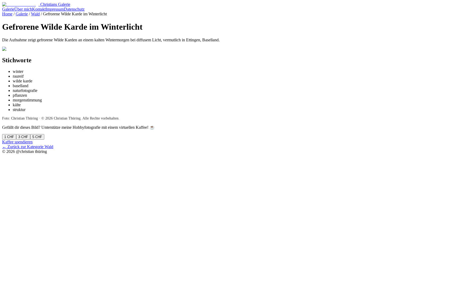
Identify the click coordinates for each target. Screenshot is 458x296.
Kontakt (39, 9)
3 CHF (23, 137)
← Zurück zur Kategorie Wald (27, 146)
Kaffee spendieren (17, 142)
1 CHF (9, 137)
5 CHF (37, 137)
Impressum (55, 9)
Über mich (23, 9)
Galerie (8, 9)
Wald (35, 14)
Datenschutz (74, 9)
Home (7, 14)
